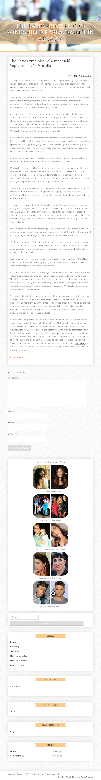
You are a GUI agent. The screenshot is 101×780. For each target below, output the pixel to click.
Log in (13, 642)
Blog (75, 75)
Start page (14, 651)
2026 (12, 712)
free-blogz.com (32, 774)
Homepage (15, 647)
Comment (13, 378)
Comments (17, 756)
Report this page (17, 357)
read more (80, 343)
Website (12, 434)
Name (11, 411)
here (59, 333)
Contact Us (64, 777)
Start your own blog (18, 656)
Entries (58, 751)
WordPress (57, 756)
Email (12, 422)
